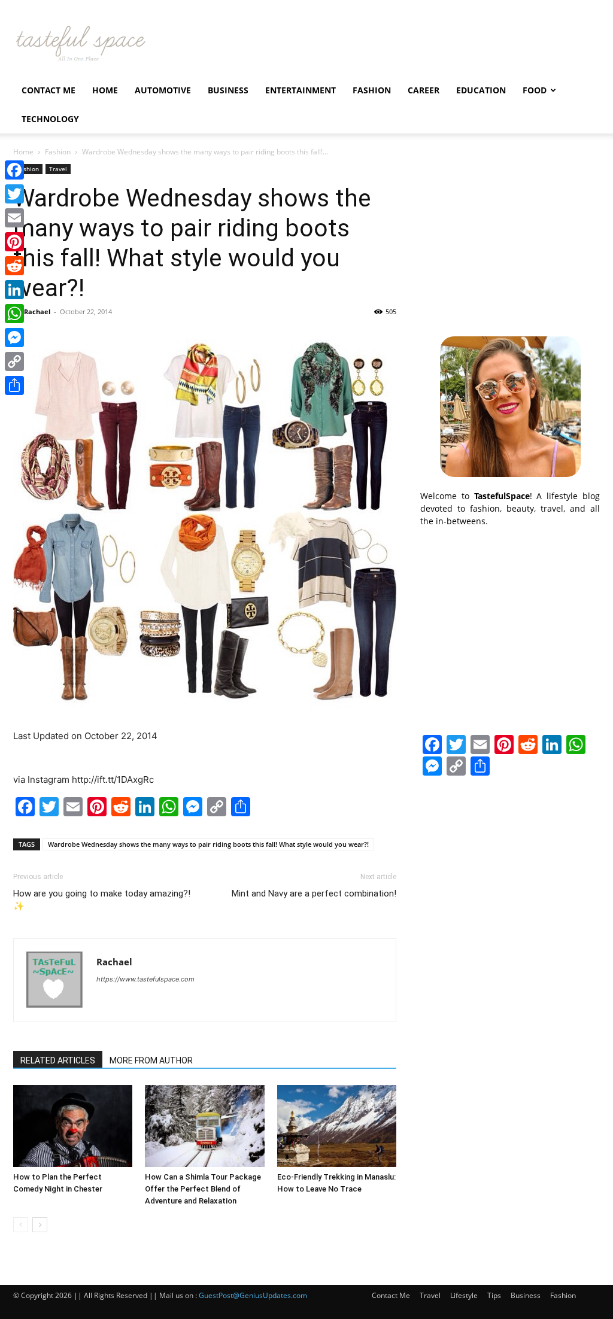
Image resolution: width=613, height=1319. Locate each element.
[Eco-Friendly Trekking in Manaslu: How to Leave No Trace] (336, 1126)
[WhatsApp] (14, 314)
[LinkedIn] (14, 290)
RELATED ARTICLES (57, 1060)
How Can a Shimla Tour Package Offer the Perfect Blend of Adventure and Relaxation (203, 1188)
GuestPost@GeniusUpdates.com (253, 1295)
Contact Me (48, 90)
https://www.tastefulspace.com (145, 979)
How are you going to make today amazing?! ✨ (101, 899)
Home (105, 90)
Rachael (37, 311)
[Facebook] (14, 170)
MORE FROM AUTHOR (151, 1060)
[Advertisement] (510, 239)
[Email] (14, 218)
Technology (50, 118)
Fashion (372, 90)
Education (481, 90)
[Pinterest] (14, 242)
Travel (58, 169)
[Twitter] (14, 194)
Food (535, 90)
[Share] (14, 385)
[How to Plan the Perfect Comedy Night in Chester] (72, 1126)
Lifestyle (464, 1295)
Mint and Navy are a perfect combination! (314, 893)
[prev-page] (20, 1224)
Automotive (163, 90)
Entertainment (300, 90)
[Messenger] (14, 337)
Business (228, 90)
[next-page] (39, 1224)
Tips (494, 1295)
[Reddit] (14, 266)
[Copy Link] (14, 361)
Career (423, 90)
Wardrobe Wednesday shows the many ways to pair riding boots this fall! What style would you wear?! (208, 844)
